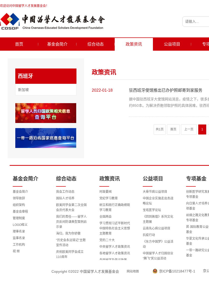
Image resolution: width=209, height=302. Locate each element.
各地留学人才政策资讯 (114, 253)
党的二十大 (107, 240)
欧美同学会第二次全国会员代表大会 (71, 207)
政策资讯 (134, 44)
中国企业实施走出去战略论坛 (158, 201)
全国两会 (105, 216)
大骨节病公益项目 (155, 192)
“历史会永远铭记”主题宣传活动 (71, 242)
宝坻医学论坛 (152, 210)
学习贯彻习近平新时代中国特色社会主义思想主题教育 (114, 228)
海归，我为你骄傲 (68, 233)
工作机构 (19, 244)
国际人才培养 (65, 198)
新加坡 (23, 90)
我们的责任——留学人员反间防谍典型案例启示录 (71, 222)
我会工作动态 (65, 192)
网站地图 (133, 271)
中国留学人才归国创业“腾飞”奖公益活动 (158, 256)
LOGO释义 (20, 225)
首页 (19, 44)
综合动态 (95, 44)
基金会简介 (57, 44)
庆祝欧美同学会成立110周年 (70, 254)
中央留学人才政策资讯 (114, 247)
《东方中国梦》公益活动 (158, 244)
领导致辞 (19, 198)
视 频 (16, 251)
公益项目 (172, 44)
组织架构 (19, 205)
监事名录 (19, 238)
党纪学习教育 (108, 198)
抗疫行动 (149, 235)
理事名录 (19, 231)
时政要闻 (105, 192)
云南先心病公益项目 (156, 228)
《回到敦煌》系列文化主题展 (158, 219)
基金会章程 (20, 211)
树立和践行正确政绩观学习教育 (114, 207)
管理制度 (19, 218)
